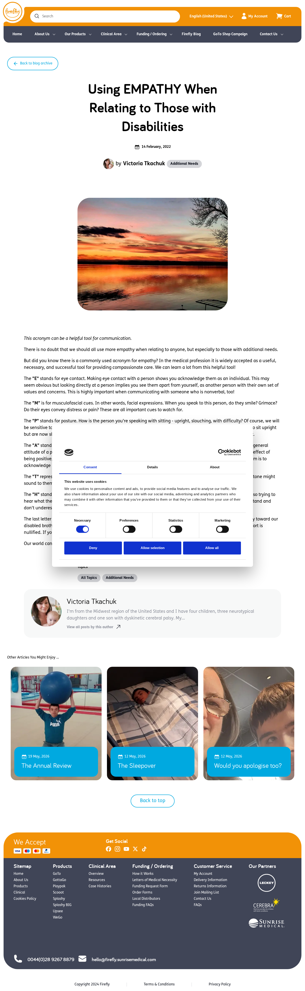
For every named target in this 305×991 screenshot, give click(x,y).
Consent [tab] (90, 467)
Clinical (19, 892)
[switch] (129, 529)
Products (21, 886)
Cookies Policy (25, 899)
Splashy (59, 899)
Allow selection (153, 548)
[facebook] (108, 851)
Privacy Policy (220, 984)
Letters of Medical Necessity (154, 880)
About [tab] (215, 467)
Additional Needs (184, 164)
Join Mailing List (206, 892)
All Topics (89, 578)
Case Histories (100, 886)
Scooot (58, 892)
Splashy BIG (62, 905)
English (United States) (208, 16)
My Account (257, 16)
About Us (42, 34)
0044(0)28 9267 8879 (50, 959)
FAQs (198, 905)
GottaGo (59, 880)
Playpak (59, 886)
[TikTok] (144, 851)
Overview (96, 874)
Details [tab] (152, 467)
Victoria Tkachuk (144, 164)
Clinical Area (111, 34)
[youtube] (126, 851)
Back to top (152, 800)
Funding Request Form (150, 886)
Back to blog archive (36, 63)
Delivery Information (210, 880)
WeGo (57, 917)
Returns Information (210, 886)
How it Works (142, 874)
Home (17, 34)
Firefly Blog (191, 34)
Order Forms (142, 892)
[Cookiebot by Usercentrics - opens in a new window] (221, 452)
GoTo (57, 874)
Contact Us (269, 34)
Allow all (212, 548)
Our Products (75, 34)
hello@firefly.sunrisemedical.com (124, 959)
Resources (97, 880)
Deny (93, 548)
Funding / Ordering (152, 34)
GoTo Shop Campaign (230, 34)
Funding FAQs (143, 905)
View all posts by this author (90, 627)
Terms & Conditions (159, 984)
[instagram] (117, 851)
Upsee (58, 911)
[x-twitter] (135, 851)
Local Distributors (146, 899)
